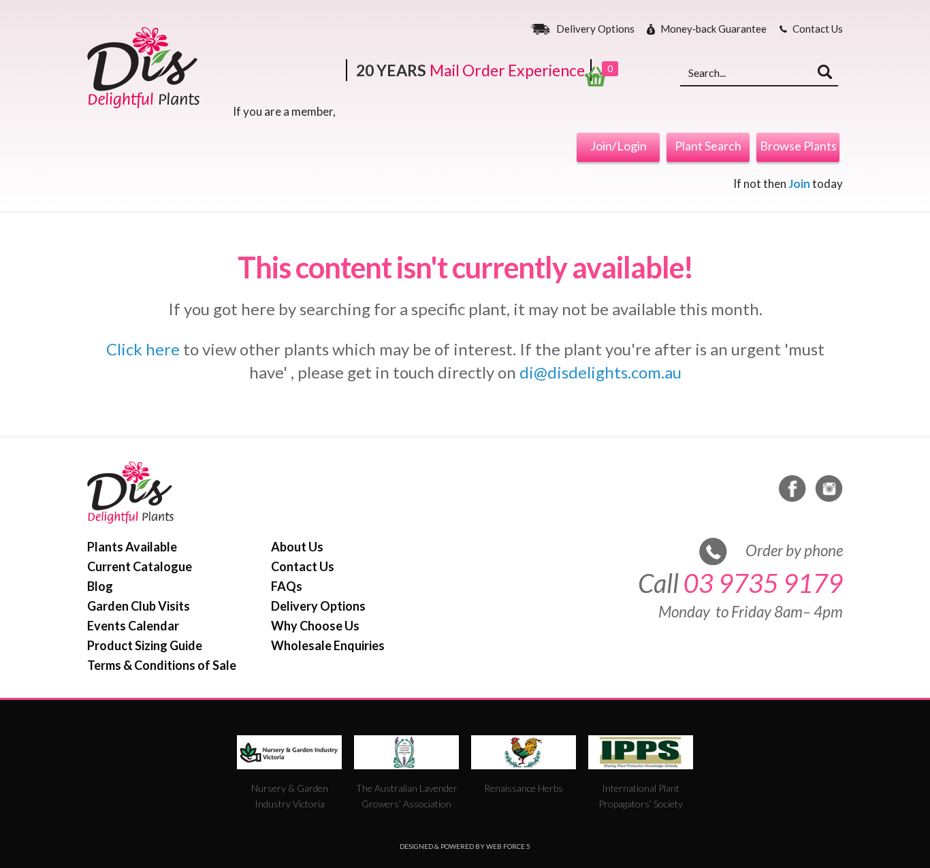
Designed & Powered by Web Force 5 (465, 846)
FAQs (286, 586)
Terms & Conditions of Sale (161, 665)
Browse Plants (798, 145)
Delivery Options (595, 29)
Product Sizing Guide (144, 645)
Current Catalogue (139, 566)
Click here (143, 349)
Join (799, 183)
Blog (100, 586)
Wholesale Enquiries (328, 645)
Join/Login (618, 145)
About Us (297, 546)
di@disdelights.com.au (600, 372)
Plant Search (708, 145)
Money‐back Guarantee (713, 29)
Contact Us (817, 29)
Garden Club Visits (138, 605)
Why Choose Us (315, 625)
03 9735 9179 (763, 583)
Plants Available (132, 546)
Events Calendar (133, 625)
